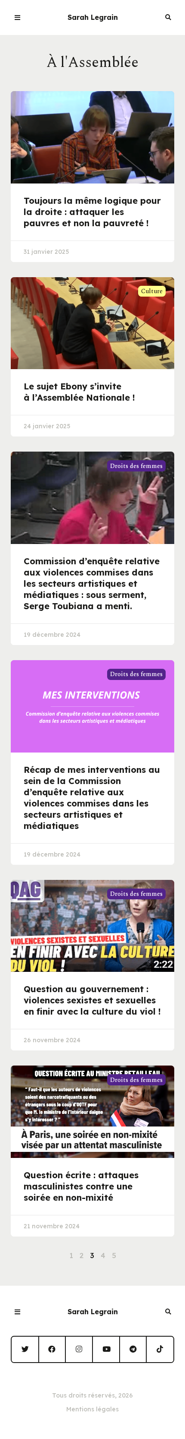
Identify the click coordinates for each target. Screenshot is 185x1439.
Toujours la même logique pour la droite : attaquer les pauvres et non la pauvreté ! (92, 211)
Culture (152, 291)
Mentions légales (92, 1409)
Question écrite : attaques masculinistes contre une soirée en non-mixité (81, 1186)
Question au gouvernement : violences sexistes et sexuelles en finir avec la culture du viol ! (92, 1000)
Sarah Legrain (93, 17)
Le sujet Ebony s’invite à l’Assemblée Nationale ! (79, 392)
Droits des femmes (136, 466)
